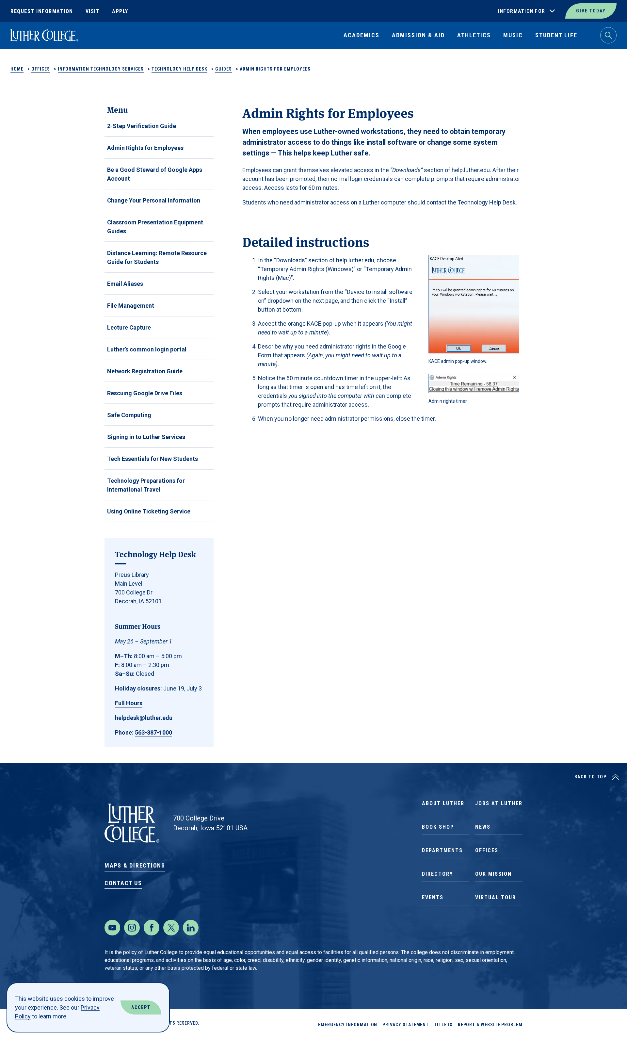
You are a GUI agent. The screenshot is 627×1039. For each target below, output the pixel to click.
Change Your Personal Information (153, 200)
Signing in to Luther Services (146, 436)
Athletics (474, 35)
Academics (361, 35)
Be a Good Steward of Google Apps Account (154, 174)
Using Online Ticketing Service (148, 511)
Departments (442, 850)
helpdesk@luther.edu (143, 717)
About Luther (443, 803)
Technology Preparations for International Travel (146, 485)
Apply (120, 11)
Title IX (443, 1024)
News (482, 827)
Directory (437, 874)
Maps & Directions (134, 865)
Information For (521, 11)
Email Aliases (125, 283)
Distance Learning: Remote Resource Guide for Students (157, 257)
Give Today (591, 10)
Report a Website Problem (490, 1024)
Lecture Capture (129, 327)
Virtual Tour (495, 897)
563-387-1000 (153, 732)
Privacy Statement (405, 1024)
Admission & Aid (418, 35)
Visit (93, 11)
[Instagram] (132, 927)
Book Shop (438, 827)
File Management (130, 305)
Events (432, 897)
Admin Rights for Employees (145, 147)
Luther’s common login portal (146, 349)
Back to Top (590, 776)
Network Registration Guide (145, 371)
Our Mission (493, 874)
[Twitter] (171, 927)
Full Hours (128, 703)
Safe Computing (129, 415)
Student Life (556, 35)
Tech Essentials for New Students (152, 458)
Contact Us (123, 883)
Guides (223, 69)
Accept (141, 1007)
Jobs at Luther (498, 803)
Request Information (41, 11)
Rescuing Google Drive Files (144, 393)
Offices (40, 69)
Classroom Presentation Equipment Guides (155, 227)
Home (17, 69)
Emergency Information (348, 1024)
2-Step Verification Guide (141, 125)
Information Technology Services (101, 69)
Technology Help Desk (179, 69)
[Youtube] (112, 927)
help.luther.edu (471, 170)
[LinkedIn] (191, 927)
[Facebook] (151, 927)
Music (513, 35)
